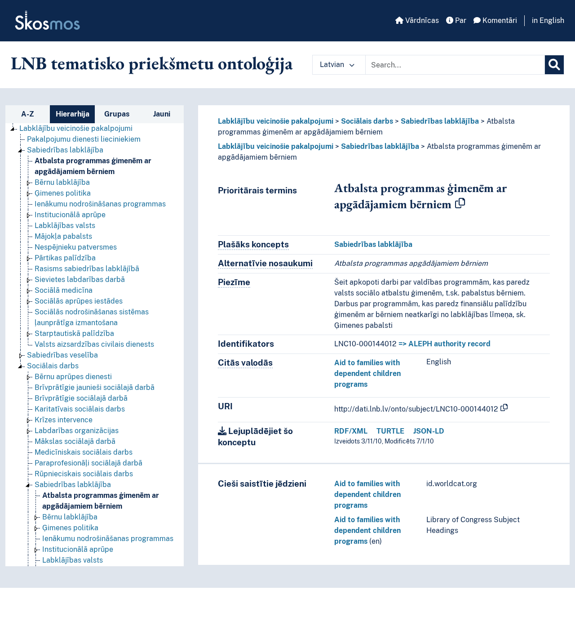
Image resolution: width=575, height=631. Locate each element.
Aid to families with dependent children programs (367, 373)
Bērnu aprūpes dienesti (73, 376)
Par (459, 20)
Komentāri (499, 20)
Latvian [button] (333, 64)
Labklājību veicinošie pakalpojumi (76, 128)
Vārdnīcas (421, 20)
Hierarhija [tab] (72, 114)
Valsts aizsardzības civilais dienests (94, 344)
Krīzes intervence (64, 420)
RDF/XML (350, 431)
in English (548, 20)
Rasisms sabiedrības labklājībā (87, 268)
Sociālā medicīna (64, 290)
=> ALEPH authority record (444, 344)
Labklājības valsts (65, 225)
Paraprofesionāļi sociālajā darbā (88, 463)
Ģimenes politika (63, 193)
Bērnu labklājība (62, 182)
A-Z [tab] (27, 114)
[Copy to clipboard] (460, 204)
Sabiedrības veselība (62, 355)
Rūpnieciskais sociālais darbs (84, 474)
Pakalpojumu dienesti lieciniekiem (84, 139)
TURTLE (390, 431)
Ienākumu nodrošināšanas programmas (100, 204)
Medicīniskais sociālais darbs (84, 452)
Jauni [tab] (161, 114)
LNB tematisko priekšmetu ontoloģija (152, 63)
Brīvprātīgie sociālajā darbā (81, 398)
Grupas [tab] (116, 114)
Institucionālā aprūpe (70, 214)
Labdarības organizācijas (77, 430)
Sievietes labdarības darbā (80, 279)
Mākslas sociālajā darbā (75, 441)
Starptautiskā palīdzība (74, 333)
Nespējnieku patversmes (76, 247)
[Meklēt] (554, 65)
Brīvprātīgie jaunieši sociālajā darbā (95, 387)
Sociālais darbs (53, 366)
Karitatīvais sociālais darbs (80, 409)
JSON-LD (428, 431)
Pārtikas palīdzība (65, 258)
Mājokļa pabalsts (63, 236)
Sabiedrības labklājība (65, 150)
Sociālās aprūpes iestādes (79, 301)
